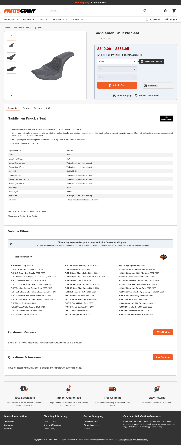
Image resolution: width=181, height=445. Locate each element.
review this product (29, 343)
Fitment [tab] (26, 108)
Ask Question (163, 357)
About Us (8, 429)
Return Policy (49, 429)
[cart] (174, 11)
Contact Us (8, 425)
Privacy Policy (142, 440)
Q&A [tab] (48, 108)
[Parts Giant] (20, 11)
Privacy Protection (91, 425)
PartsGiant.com (129, 421)
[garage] (166, 11)
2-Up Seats (37, 28)
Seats (27, 28)
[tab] (11, 45)
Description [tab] (13, 108)
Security (86, 429)
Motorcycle (12, 216)
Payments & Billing (91, 421)
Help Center (9, 421)
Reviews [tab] (38, 108)
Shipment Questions (52, 425)
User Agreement (125, 440)
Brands (7, 28)
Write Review (163, 332)
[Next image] (11, 95)
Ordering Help (50, 421)
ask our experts (39, 368)
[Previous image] (11, 36)
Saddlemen (17, 28)
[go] (145, 11)
